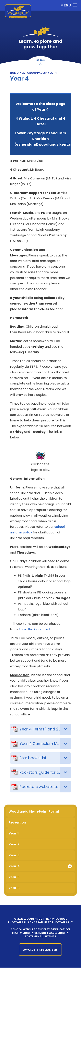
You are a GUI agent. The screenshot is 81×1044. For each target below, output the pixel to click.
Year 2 (14, 844)
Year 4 (52, 73)
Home (14, 73)
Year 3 (14, 855)
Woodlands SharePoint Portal (34, 811)
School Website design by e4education (40, 929)
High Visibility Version (29, 933)
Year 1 (14, 833)
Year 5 (14, 877)
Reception (17, 822)
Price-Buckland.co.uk (34, 629)
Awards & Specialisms (40, 949)
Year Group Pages (33, 73)
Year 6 (14, 888)
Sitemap (50, 936)
